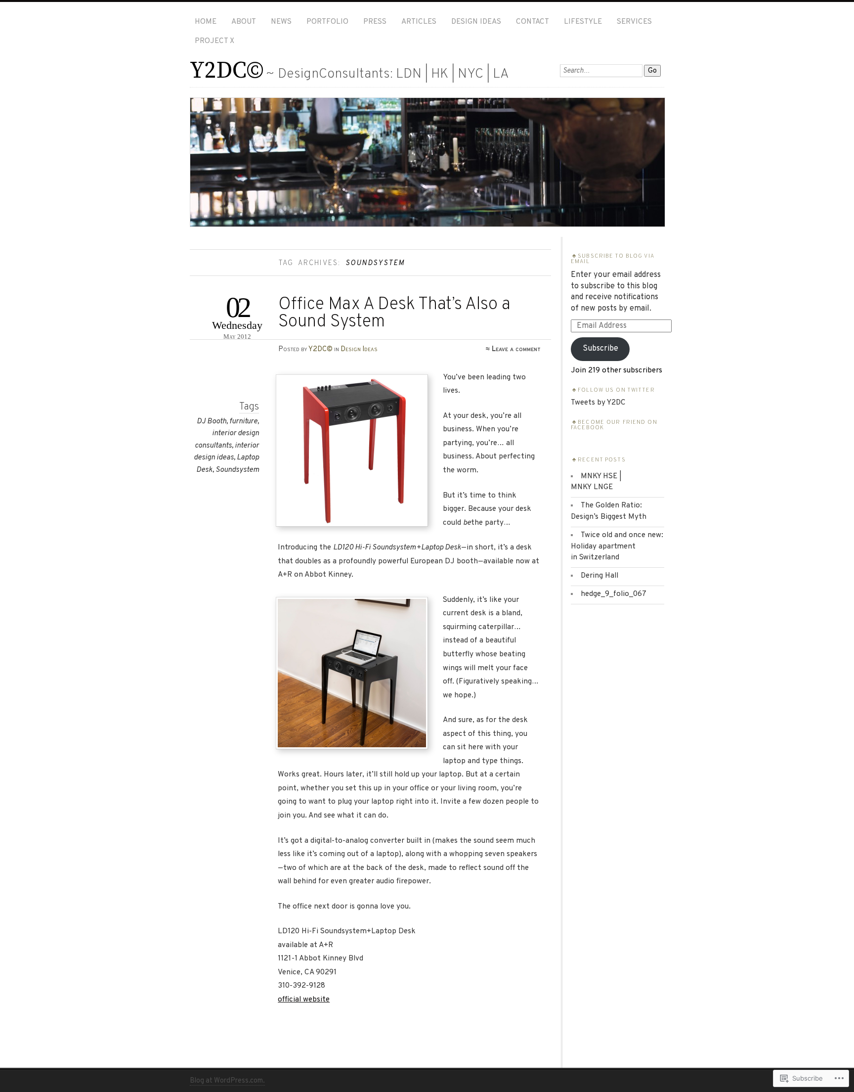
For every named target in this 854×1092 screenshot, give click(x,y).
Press (374, 22)
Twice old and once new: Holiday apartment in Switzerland (617, 547)
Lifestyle (583, 22)
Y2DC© (226, 71)
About (243, 22)
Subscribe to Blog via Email (612, 259)
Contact (532, 22)
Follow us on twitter (616, 390)
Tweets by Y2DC (598, 403)
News (281, 22)
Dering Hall (599, 576)
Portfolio (327, 22)
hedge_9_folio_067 (613, 594)
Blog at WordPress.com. (227, 1080)
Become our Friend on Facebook (614, 425)
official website (304, 999)
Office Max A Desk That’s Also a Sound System (394, 313)
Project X (214, 41)
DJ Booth (211, 421)
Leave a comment (516, 349)
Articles (418, 22)
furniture (243, 421)
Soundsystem (237, 470)
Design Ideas (476, 22)
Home (205, 22)
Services (634, 22)
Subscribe (600, 349)
